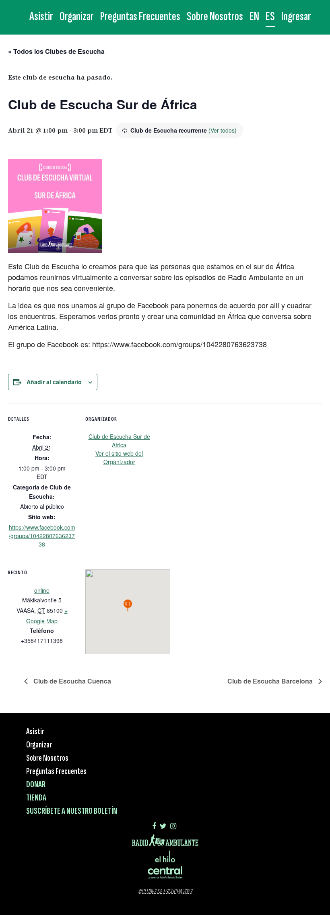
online (42, 590)
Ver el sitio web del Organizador (119, 457)
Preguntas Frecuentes (140, 16)
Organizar (77, 16)
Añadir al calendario (54, 382)
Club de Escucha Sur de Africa (119, 440)
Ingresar (296, 16)
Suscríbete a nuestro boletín (71, 811)
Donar (35, 784)
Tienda (36, 797)
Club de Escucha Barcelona (270, 681)
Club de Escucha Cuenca (71, 681)
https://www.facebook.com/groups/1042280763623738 (42, 535)
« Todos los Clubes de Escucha (56, 51)
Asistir (41, 16)
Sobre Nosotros (215, 16)
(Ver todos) (222, 130)
